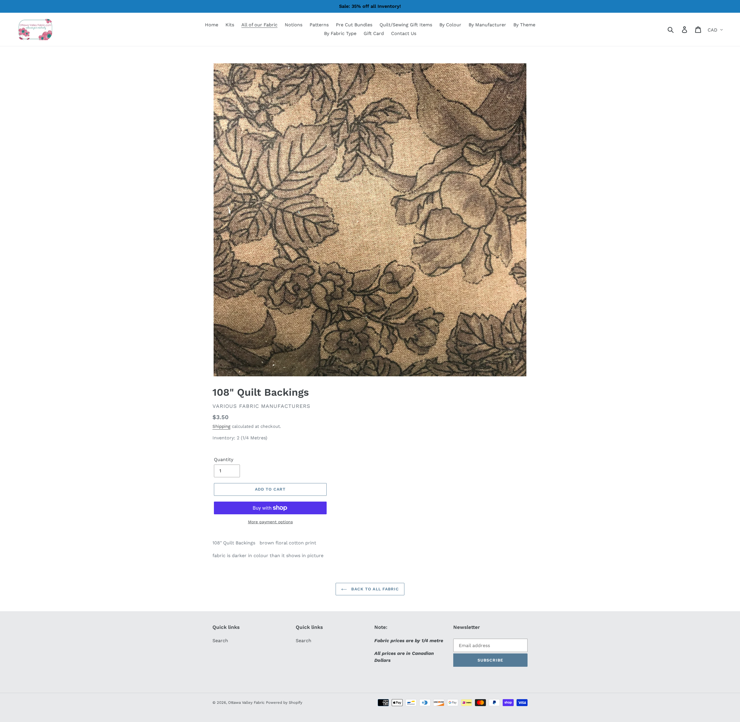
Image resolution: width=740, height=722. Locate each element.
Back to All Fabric (374, 589)
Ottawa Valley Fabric (246, 702)
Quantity (223, 459)
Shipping (221, 426)
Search (220, 640)
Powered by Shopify (284, 702)
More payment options (270, 522)
